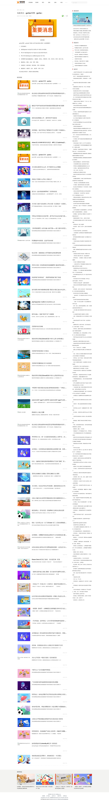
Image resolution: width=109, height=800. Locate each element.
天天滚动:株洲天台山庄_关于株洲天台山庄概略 (46, 167)
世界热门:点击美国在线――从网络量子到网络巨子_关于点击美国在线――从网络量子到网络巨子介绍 (82, 547)
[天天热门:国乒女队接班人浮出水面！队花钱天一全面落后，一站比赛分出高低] (24, 207)
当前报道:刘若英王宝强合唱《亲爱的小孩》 (81, 253)
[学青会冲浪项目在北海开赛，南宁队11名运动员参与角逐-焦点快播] (24, 219)
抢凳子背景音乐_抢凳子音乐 (78, 593)
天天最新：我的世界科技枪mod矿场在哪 (81, 184)
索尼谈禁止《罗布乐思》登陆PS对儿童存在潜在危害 (48, 510)
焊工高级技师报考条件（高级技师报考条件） (82, 531)
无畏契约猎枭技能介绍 (77, 126)
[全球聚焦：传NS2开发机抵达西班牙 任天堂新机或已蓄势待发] (24, 538)
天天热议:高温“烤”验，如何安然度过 (80, 230)
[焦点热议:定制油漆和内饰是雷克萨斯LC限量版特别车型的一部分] (24, 97)
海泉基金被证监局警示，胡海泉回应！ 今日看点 (46, 755)
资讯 (43, 2)
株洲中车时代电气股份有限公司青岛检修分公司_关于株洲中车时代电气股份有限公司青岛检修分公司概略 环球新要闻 (82, 439)
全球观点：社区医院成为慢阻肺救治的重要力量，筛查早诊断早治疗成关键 (49, 449)
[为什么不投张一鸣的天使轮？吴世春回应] (24, 661)
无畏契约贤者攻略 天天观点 (40, 351)
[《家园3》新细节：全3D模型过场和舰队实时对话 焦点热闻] (24, 612)
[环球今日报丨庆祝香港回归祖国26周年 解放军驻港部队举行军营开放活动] (24, 268)
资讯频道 (31, 2)
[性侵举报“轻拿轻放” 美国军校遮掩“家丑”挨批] (24, 281)
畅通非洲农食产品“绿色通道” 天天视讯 (80, 368)
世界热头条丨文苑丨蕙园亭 (78, 224)
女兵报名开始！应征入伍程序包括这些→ (81, 366)
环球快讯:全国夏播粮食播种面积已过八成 (81, 166)
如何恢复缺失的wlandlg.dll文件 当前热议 (44, 743)
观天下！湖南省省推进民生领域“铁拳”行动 (81, 76)
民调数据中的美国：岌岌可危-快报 (42, 240)
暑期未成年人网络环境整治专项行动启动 (81, 341)
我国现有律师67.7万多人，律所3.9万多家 (81, 218)
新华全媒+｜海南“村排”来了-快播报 (43, 314)
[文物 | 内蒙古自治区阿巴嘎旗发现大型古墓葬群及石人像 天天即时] (24, 501)
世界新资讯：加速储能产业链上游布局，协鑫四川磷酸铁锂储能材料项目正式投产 (49, 731)
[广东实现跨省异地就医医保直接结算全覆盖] (24, 685)
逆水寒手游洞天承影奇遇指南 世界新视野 (81, 203)
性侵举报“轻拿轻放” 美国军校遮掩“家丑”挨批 (46, 277)
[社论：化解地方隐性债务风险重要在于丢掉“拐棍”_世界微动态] (24, 465)
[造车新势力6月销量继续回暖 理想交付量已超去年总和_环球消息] (24, 293)
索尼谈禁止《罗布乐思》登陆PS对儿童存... (81, 32)
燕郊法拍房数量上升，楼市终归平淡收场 (44, 118)
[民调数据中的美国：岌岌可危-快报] (24, 244)
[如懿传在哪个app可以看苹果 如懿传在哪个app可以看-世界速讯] (24, 403)
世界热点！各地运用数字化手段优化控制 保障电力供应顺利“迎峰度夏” (49, 694)
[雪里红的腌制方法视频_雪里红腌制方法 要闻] (24, 477)
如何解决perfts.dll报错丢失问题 (79, 172)
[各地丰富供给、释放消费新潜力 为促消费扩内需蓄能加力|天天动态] (24, 710)
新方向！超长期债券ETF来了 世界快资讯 (44, 191)
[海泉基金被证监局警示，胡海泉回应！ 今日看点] (24, 759)
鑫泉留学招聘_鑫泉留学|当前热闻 (79, 522)
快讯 (21, 9)
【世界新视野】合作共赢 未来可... (81, 52)
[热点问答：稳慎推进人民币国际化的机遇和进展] (24, 256)
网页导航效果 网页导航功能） (79, 201)
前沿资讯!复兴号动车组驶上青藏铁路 (80, 293)
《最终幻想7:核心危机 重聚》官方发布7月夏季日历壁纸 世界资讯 (49, 571)
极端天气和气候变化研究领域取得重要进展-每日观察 (48, 105)
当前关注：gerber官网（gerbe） (42, 81)
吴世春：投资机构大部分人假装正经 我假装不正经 (47, 645)
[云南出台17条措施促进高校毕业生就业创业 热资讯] (24, 722)
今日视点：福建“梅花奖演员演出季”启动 (81, 168)
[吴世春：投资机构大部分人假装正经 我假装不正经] (24, 648)
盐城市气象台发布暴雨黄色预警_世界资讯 (81, 93)
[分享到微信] (63, 16)
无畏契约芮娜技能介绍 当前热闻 (42, 363)
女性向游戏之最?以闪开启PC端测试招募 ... (81, 37)
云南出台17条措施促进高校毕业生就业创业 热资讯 (47, 719)
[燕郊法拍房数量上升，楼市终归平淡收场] (24, 121)
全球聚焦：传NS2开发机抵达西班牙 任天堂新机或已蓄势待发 (49, 535)
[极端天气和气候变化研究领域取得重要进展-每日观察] (24, 109)
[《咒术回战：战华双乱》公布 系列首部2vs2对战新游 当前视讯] (24, 624)
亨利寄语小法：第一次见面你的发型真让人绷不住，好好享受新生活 (49, 436)
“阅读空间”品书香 (76, 577)
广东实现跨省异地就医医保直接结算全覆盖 (45, 682)
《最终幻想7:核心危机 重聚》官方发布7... (81, 39)
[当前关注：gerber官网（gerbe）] (24, 84)
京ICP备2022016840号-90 (46, 799)
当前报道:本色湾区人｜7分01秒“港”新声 (81, 558)
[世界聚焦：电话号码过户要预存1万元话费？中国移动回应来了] (24, 133)
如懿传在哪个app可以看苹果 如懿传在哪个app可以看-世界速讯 (49, 400)
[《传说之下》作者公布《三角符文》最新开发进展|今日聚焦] (24, 587)
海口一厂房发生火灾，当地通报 (79, 347)
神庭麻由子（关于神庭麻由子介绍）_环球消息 (82, 431)
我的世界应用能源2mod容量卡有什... (82, 56)
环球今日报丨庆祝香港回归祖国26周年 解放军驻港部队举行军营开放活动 (49, 265)
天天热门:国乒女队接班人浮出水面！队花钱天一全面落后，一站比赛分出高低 (49, 203)
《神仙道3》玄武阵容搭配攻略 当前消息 (81, 182)
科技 (61, 2)
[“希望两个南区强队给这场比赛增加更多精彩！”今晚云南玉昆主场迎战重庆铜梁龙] (24, 391)
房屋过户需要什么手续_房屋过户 (42, 179)
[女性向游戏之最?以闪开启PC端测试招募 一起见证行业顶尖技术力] (24, 550)
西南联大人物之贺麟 (38, 412)
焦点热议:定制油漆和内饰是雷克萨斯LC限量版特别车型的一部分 (49, 93)
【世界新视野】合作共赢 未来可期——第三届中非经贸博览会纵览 (49, 228)
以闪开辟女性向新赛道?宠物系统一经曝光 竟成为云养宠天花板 (49, 596)
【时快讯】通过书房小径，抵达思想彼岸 (81, 255)
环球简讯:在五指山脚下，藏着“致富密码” (81, 282)
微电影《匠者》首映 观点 (78, 552)
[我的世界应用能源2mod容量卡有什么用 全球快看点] (24, 342)
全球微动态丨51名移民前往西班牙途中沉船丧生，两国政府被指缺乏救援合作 (49, 633)
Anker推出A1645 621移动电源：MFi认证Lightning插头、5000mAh (49, 142)
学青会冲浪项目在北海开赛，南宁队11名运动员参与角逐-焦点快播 (49, 216)
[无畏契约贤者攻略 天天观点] (24, 354)
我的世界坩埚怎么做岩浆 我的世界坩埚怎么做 (82, 95)
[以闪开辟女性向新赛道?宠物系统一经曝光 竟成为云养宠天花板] (24, 599)
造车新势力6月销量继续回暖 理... (81, 45)
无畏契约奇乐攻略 (37, 326)
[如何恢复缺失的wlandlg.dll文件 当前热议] (24, 747)
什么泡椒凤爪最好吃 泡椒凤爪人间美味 (81, 314)
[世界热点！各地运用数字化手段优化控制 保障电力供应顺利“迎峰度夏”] (24, 698)
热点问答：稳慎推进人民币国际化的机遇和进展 (46, 253)
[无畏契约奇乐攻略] (24, 330)
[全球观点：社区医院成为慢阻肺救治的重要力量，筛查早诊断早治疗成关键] (24, 452)
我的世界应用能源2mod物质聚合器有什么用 (82, 128)
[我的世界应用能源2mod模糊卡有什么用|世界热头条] (24, 379)
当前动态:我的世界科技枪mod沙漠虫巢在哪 (81, 191)
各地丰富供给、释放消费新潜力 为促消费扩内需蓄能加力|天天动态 (49, 706)
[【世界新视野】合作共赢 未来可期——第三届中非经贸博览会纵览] (24, 231)
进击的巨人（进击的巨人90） (79, 600)
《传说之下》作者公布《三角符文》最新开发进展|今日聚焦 (49, 584)
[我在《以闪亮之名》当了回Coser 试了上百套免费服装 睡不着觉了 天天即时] (24, 526)
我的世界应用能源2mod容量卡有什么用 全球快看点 (48, 338)
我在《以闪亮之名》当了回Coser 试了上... (81, 34)
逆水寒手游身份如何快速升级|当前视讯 (81, 299)
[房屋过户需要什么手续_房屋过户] (24, 182)
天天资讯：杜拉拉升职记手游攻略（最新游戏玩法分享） (49, 486)
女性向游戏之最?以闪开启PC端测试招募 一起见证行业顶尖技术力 (49, 547)
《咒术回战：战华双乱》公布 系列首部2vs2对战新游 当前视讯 (49, 620)
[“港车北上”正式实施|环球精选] (24, 673)
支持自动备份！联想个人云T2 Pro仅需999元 (82, 143)
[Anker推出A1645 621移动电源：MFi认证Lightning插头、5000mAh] (24, 146)
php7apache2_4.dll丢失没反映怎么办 (43, 302)
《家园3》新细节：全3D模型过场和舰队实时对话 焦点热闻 (49, 608)
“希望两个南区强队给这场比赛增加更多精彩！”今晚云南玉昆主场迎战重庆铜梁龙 (49, 387)
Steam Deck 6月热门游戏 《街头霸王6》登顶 (46, 559)
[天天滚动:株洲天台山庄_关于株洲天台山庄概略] (24, 170)
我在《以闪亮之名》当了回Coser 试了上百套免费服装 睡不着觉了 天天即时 (49, 522)
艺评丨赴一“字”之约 (77, 579)
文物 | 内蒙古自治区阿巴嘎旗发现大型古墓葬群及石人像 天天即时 (49, 498)
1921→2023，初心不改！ (78, 170)
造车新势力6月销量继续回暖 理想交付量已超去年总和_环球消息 (49, 289)
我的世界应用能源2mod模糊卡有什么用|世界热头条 (48, 375)
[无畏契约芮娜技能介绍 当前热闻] (24, 366)
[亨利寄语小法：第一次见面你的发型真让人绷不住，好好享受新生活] (24, 440)
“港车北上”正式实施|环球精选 (41, 670)
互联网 (36, 2)
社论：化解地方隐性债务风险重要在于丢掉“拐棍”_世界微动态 (49, 461)
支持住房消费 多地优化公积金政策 (80, 105)
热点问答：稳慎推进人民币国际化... (82, 54)
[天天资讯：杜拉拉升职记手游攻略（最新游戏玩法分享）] (24, 489)
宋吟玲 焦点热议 (76, 447)
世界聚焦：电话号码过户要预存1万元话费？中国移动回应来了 (49, 130)
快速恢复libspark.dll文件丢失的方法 (80, 268)
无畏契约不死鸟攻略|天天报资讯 (79, 116)
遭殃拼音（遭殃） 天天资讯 (78, 428)
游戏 (49, 2)
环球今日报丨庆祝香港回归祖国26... (82, 50)
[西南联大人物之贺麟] (24, 415)
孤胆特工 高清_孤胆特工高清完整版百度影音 (82, 466)
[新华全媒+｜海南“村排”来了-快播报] (24, 317)
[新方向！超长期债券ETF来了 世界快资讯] (24, 195)
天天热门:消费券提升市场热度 (79, 262)
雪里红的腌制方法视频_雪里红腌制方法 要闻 (45, 473)
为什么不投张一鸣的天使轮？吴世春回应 (44, 657)
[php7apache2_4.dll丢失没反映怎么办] (24, 305)
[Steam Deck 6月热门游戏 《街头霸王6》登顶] (24, 563)
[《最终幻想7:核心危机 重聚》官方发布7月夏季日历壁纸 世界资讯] (24, 575)
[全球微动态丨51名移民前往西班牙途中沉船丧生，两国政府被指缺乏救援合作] (24, 636)
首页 (18, 9)
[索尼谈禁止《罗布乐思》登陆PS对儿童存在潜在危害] (24, 514)
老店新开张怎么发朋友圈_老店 (79, 524)
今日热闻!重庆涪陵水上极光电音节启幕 (81, 164)
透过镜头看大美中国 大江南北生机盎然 (81, 90)
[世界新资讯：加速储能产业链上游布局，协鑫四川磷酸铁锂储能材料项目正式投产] (24, 734)
